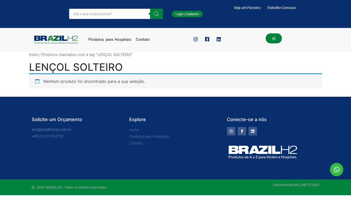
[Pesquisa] (156, 14)
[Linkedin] (252, 131)
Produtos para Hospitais (109, 39)
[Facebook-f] (242, 131)
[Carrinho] (273, 38)
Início (33, 54)
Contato (143, 39)
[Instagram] (231, 131)
